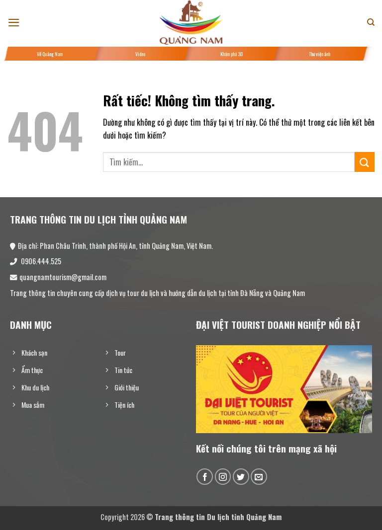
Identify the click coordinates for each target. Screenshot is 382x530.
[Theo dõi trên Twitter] (241, 476)
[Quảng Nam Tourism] (191, 22)
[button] (13, 22)
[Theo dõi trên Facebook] (204, 476)
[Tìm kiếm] (371, 22)
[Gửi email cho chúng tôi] (259, 476)
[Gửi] (365, 161)
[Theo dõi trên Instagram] (223, 476)
